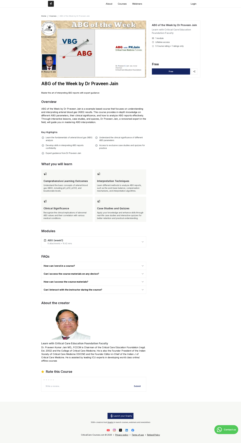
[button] (94, 242)
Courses (122, 3)
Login (193, 3)
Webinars (137, 3)
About (109, 3)
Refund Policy (153, 435)
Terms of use (138, 435)
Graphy (110, 422)
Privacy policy (121, 435)
